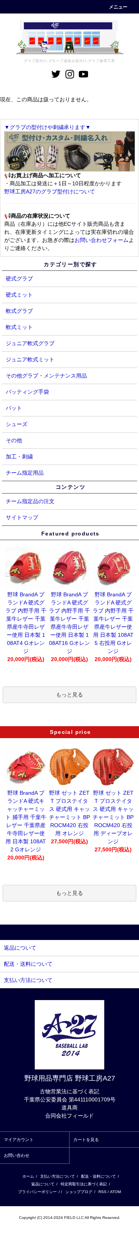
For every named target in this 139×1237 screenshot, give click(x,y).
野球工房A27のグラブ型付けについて (49, 191)
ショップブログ (78, 1192)
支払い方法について (57, 1176)
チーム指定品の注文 (30, 501)
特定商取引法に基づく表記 (84, 1184)
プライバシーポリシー (37, 1192)
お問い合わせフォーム (102, 240)
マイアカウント (19, 1139)
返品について (42, 1184)
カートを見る (86, 1139)
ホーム (28, 1176)
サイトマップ (22, 517)
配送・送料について (98, 1176)
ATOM (115, 1192)
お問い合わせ (16, 1155)
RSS (102, 1192)
